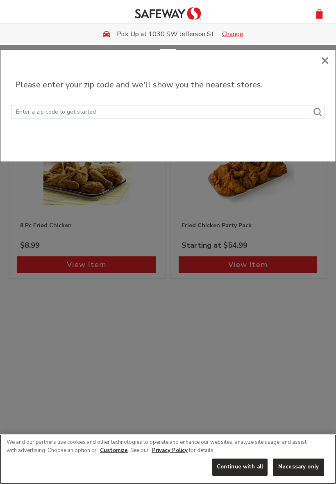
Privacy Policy (170, 450)
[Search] (318, 112)
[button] (319, 13)
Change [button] (232, 34)
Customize (114, 450)
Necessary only (298, 466)
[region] (168, 459)
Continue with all (240, 466)
